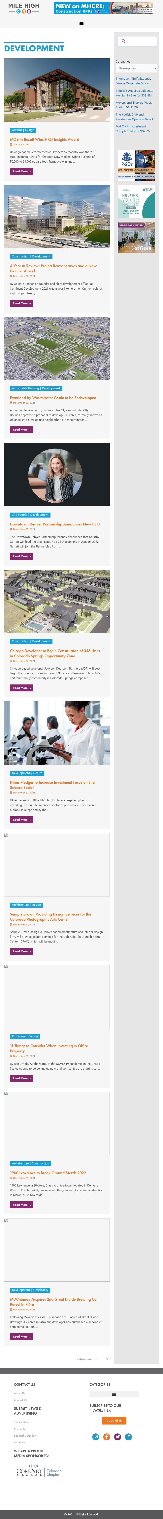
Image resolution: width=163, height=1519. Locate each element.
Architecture (20, 905)
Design (29, 130)
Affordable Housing (25, 388)
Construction (20, 256)
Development (41, 256)
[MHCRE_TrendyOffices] (136, 237)
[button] (81, 23)
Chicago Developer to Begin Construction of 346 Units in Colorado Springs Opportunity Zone (55, 653)
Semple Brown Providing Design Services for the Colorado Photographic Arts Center (50, 917)
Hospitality (40, 1290)
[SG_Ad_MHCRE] (136, 201)
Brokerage (19, 1036)
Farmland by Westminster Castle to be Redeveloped (53, 397)
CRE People (19, 515)
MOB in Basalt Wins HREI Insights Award (44, 139)
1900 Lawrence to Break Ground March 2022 (48, 1172)
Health (37, 773)
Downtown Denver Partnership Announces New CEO (55, 524)
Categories (123, 61)
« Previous (84, 1359)
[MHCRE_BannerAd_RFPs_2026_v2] (103, 8)
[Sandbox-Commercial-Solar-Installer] (136, 165)
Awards (17, 130)
